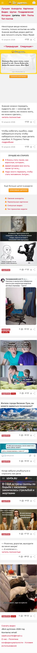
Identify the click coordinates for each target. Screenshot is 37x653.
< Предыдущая (11, 46)
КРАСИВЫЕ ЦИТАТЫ (18, 190)
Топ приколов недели (17, 209)
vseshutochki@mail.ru (11, 636)
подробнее (7, 142)
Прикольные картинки (17, 202)
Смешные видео (14, 205)
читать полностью (11, 117)
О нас (4, 639)
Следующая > (26, 46)
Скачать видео (8, 626)
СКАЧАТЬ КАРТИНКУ (18, 76)
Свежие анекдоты (15, 198)
